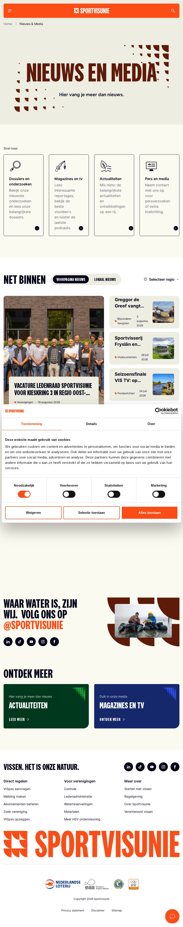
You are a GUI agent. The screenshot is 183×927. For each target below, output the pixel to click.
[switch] (69, 494)
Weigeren (33, 512)
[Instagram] (42, 641)
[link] (31, 788)
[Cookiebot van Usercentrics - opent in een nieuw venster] (158, 411)
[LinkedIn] (8, 641)
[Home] (91, 10)
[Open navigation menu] (9, 10)
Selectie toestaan (91, 512)
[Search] (173, 10)
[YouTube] (31, 641)
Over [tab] (151, 424)
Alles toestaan (149, 512)
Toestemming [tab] (31, 424)
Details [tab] (91, 424)
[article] (46, 706)
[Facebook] (54, 641)
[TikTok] (19, 641)
